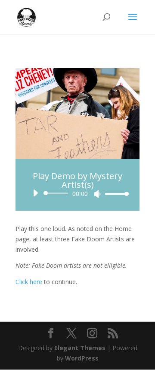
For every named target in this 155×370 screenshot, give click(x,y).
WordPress (82, 358)
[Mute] (97, 194)
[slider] (114, 194)
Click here (29, 282)
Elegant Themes (79, 348)
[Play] (35, 193)
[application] (77, 193)
